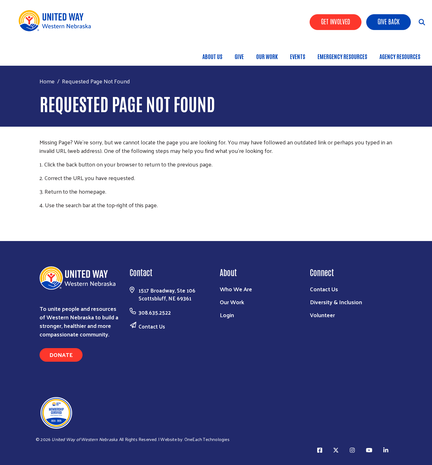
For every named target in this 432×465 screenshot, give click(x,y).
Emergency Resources (342, 56)
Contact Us (152, 326)
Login (227, 315)
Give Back (388, 21)
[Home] (57, 20)
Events (297, 56)
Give (239, 56)
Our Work (267, 56)
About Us (212, 56)
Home (47, 81)
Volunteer (322, 315)
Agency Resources (400, 56)
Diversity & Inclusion (336, 302)
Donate (61, 354)
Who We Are (236, 289)
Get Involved (335, 21)
